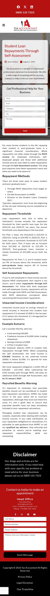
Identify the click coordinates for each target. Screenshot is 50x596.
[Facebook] (18, 7)
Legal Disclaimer (25, 583)
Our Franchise (25, 589)
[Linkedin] (32, 7)
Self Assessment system (26, 165)
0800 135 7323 (25, 12)
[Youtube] (34, 514)
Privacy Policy (25, 577)
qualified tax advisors (17, 427)
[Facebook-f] (15, 514)
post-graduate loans (12, 265)
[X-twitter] (25, 7)
